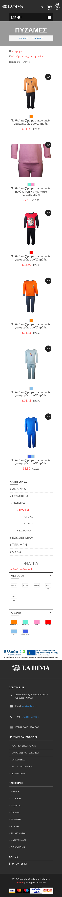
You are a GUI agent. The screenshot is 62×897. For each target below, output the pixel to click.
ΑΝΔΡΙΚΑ (19, 489)
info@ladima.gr (29, 706)
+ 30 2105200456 (29, 716)
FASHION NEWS (18, 833)
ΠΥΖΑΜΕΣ (25, 510)
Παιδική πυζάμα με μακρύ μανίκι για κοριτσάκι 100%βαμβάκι (31, 122)
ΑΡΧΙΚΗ (15, 791)
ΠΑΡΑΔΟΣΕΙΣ (18, 759)
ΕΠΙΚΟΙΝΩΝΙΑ (18, 847)
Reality (19, 882)
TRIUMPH (19, 545)
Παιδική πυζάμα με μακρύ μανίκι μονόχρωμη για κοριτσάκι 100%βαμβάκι (31, 191)
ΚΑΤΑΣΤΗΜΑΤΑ (18, 840)
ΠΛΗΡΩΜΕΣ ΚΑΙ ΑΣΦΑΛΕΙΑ (25, 752)
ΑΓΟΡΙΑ (29, 517)
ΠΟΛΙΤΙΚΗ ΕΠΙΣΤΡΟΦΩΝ (23, 745)
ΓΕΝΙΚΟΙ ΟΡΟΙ (18, 773)
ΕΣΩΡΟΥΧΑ (25, 530)
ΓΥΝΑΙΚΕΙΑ (20, 496)
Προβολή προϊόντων (19, 569)
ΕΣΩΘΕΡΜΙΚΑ (22, 537)
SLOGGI (17, 552)
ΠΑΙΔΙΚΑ (23, 38)
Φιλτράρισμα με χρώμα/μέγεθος (27, 56)
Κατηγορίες (17, 51)
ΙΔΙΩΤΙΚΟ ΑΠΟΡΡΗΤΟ (22, 766)
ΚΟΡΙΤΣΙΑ (29, 523)
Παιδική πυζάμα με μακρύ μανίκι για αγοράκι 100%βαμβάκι (31, 258)
